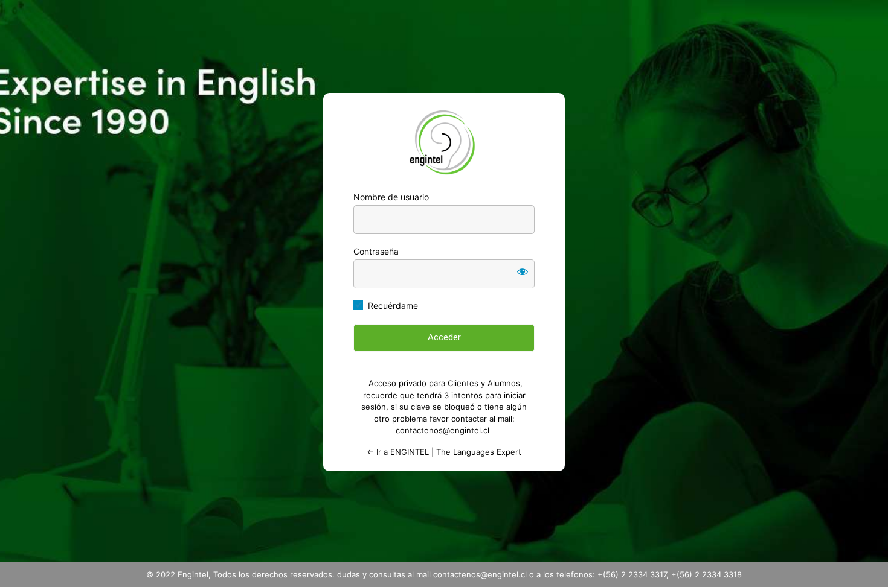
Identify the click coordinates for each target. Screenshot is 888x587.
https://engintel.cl (444, 142)
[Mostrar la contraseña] (522, 271)
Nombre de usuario (391, 197)
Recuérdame (393, 305)
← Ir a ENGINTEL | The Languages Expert (444, 452)
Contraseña (376, 251)
